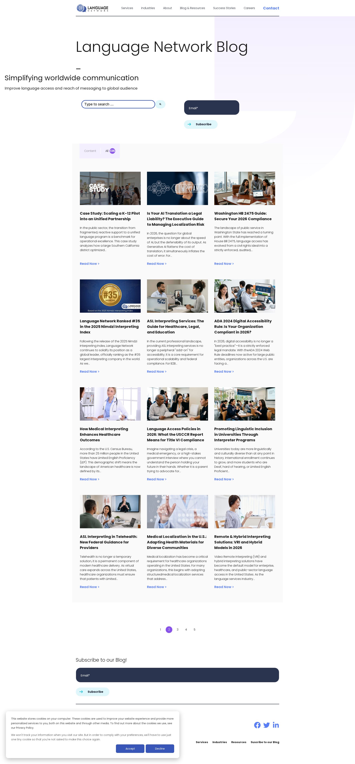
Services (127, 8)
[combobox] (118, 104)
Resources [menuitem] (238, 742)
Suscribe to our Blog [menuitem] (265, 742)
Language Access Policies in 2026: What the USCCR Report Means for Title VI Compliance (175, 434)
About (167, 8)
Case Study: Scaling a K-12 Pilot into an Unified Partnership (110, 216)
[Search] (160, 104)
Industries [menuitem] (219, 742)
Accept (130, 748)
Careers (249, 8)
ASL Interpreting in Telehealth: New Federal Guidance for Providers (108, 542)
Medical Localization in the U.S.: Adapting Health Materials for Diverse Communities (177, 542)
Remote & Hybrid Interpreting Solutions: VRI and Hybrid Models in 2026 (242, 542)
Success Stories (224, 8)
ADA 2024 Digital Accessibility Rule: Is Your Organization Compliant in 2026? (243, 326)
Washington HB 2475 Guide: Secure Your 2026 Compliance (243, 216)
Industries (148, 8)
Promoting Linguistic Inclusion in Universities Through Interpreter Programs (243, 434)
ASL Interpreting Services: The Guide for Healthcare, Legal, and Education (175, 326)
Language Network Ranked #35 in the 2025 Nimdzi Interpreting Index (110, 326)
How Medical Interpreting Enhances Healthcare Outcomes (104, 434)
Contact (271, 8)
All (106, 151)
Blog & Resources (192, 8)
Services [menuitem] (202, 742)
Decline (160, 748)
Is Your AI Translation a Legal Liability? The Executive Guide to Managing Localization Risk (175, 219)
